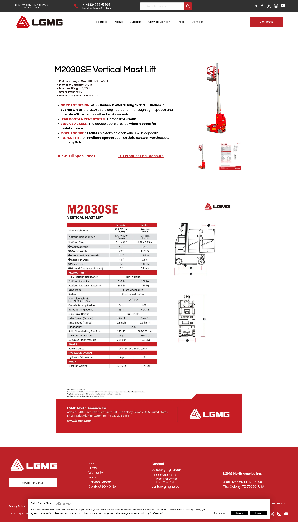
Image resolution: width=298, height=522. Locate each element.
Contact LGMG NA (102, 486)
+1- (84, 4)
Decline (239, 513)
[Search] (188, 6)
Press (92, 468)
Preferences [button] (156, 513)
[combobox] (162, 6)
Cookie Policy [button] (87, 513)
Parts (92, 477)
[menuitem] (101, 22)
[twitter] (269, 6)
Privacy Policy (17, 506)
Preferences (220, 513)
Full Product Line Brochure (141, 155)
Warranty (95, 472)
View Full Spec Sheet (76, 155)
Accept (258, 513)
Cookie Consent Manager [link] (42, 503)
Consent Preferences (272, 503)
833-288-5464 (98, 4)
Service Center (99, 482)
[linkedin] (255, 6)
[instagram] (276, 6)
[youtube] (283, 6)
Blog (91, 463)
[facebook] (262, 6)
